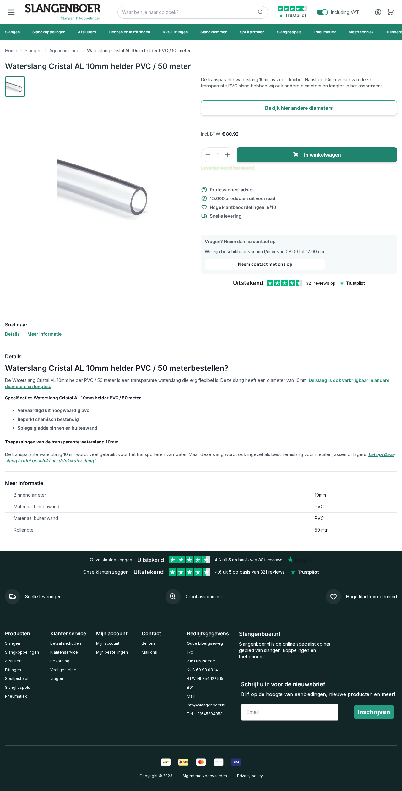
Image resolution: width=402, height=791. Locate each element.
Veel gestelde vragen (63, 674)
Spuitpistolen (17, 678)
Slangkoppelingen (22, 652)
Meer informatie (44, 334)
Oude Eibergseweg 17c (205, 648)
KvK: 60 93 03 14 (202, 669)
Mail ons (149, 652)
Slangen (33, 50)
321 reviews (317, 283)
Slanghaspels (17, 687)
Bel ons (148, 643)
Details (12, 334)
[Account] (378, 12)
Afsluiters (14, 661)
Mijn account (107, 643)
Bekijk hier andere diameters (299, 108)
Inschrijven (374, 712)
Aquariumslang (64, 50)
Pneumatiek (16, 696)
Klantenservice (64, 652)
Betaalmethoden (65, 643)
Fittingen (13, 669)
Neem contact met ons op (265, 264)
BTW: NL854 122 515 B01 (205, 683)
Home (11, 50)
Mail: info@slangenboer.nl (206, 700)
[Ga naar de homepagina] (62, 12)
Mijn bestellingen (112, 652)
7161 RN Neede (201, 661)
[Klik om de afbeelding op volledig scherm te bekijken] (109, 185)
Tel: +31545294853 (205, 713)
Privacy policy (250, 775)
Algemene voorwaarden (204, 775)
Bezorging (59, 661)
